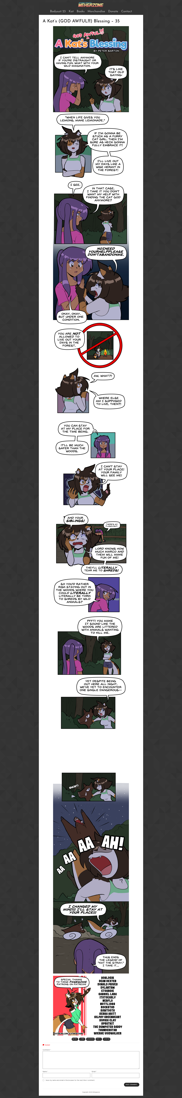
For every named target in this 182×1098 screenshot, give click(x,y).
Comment (47, 1045)
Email (94, 1071)
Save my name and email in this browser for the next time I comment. (70, 1080)
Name (45, 1071)
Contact (126, 11)
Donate (113, 11)
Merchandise (96, 11)
